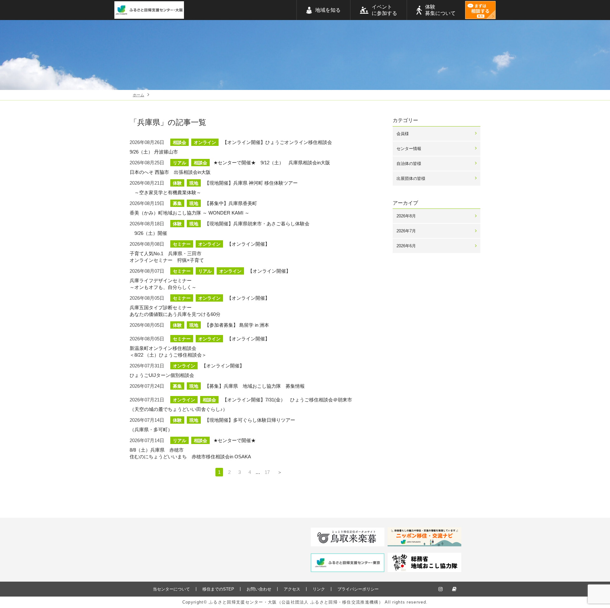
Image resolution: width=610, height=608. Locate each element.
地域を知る (328, 10)
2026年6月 (406, 245)
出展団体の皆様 (410, 178)
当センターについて (171, 589)
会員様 (402, 133)
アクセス (292, 589)
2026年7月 (406, 231)
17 (267, 472)
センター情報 (408, 148)
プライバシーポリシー (358, 589)
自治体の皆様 (408, 163)
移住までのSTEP (218, 589)
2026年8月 (406, 216)
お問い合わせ (259, 589)
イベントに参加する (384, 10)
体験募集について (440, 10)
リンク (319, 589)
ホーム (138, 95)
